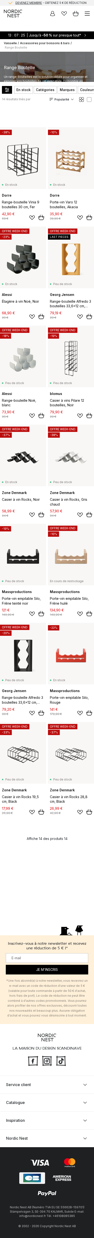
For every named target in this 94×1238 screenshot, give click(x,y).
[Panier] (75, 13)
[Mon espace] (52, 13)
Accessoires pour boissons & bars (45, 43)
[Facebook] (33, 1060)
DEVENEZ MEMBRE (28, 3)
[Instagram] (47, 1060)
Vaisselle (10, 43)
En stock (23, 90)
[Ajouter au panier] (41, 217)
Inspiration (15, 1120)
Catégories (45, 90)
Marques (67, 90)
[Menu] (87, 13)
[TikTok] (61, 1060)
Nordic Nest (17, 1138)
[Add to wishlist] (32, 218)
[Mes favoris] (64, 13)
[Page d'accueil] (13, 13)
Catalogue (15, 1102)
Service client (18, 1084)
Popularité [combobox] (61, 99)
